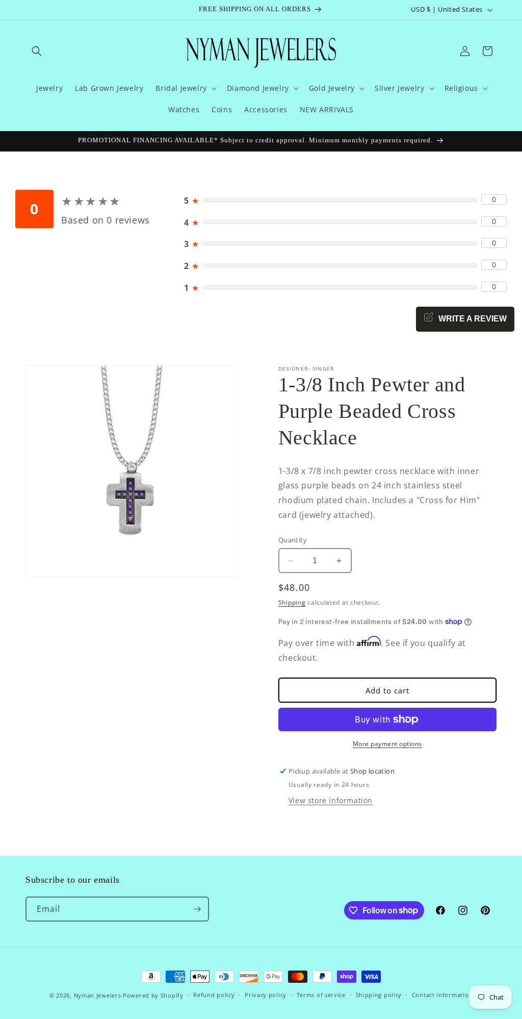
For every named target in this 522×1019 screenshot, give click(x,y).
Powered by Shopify (153, 995)
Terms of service (321, 995)
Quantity (292, 539)
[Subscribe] (197, 909)
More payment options (387, 743)
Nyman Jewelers (97, 995)
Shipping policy (379, 995)
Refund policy (213, 995)
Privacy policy (265, 995)
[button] (36, 51)
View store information (331, 800)
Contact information (442, 995)
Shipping (292, 602)
